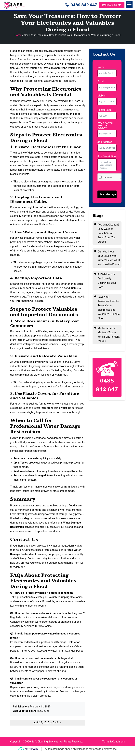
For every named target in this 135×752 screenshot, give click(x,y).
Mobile (101, 96)
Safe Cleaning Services (44, 741)
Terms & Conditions (113, 741)
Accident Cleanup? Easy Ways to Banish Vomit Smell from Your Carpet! (108, 233)
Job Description (106, 156)
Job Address (104, 142)
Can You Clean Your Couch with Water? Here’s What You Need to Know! (109, 258)
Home (17, 35)
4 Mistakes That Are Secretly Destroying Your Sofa (107, 281)
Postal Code (104, 110)
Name (100, 67)
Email (100, 81)
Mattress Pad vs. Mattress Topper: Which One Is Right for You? (109, 335)
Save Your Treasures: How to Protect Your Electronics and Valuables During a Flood (109, 307)
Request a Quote (111, 5)
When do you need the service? (105, 125)
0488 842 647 (83, 5)
